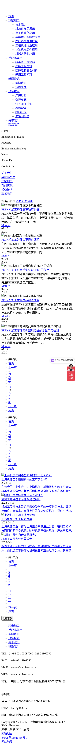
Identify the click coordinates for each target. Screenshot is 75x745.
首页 (11, 16)
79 (9, 399)
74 (9, 383)
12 (9, 594)
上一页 (12, 367)
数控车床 (21, 99)
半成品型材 (15, 57)
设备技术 (14, 91)
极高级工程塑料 (25, 62)
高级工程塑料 (23, 66)
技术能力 (21, 24)
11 (9, 590)
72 (9, 377)
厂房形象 (21, 95)
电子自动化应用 (25, 32)
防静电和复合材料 (26, 70)
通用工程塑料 (23, 74)
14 (9, 600)
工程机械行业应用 (26, 45)
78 (9, 395)
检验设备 (21, 108)
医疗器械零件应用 (26, 41)
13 (9, 597)
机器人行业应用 (25, 53)
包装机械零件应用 (26, 49)
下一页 (12, 406)
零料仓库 (21, 112)
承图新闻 (21, 87)
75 (9, 386)
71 (9, 374)
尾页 (11, 410)
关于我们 (14, 120)
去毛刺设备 (22, 116)
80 (9, 402)
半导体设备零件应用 (27, 37)
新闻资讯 (14, 78)
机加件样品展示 (25, 28)
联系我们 (14, 124)
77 (9, 392)
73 (9, 380)
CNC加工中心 (23, 103)
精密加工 (14, 20)
